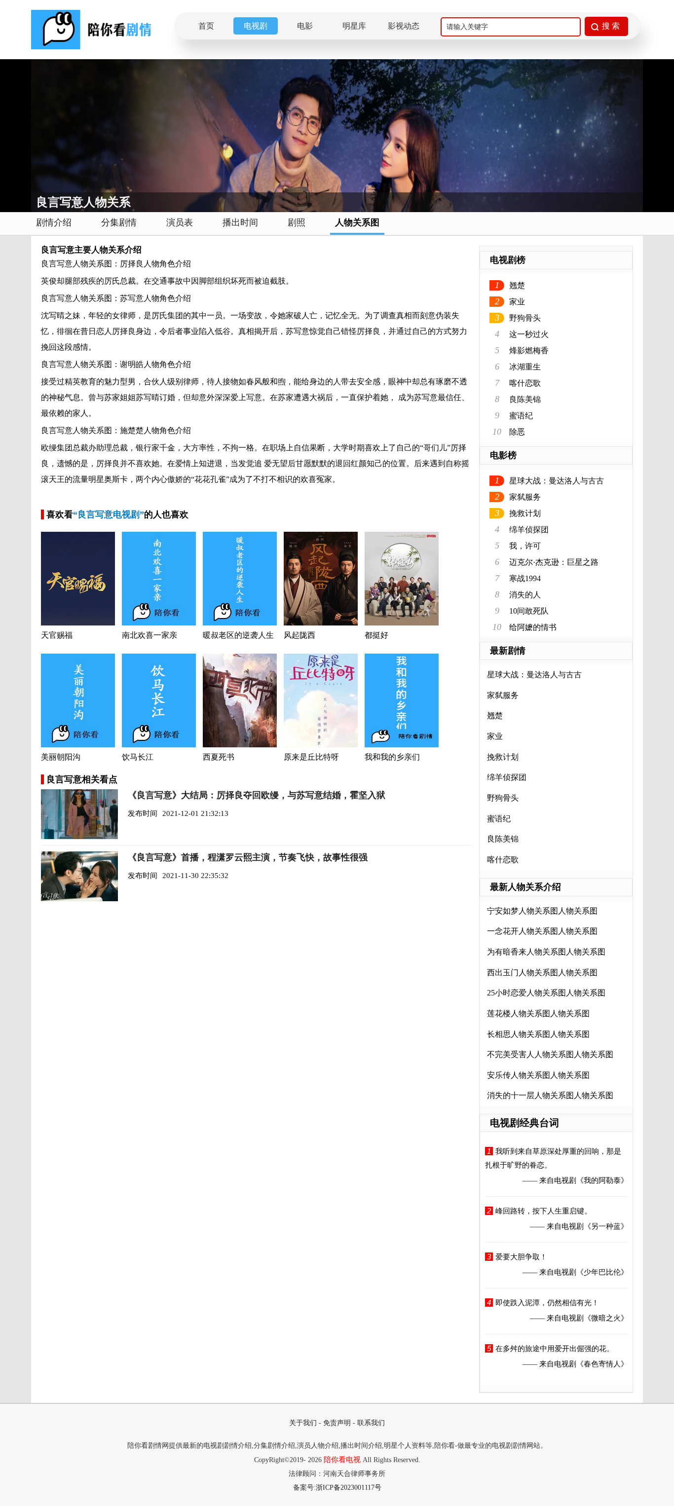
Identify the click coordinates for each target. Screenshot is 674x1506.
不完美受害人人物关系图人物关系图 (550, 1054)
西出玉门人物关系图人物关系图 (542, 972)
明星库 (354, 26)
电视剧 (255, 26)
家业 (517, 301)
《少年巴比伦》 (602, 1272)
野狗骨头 (525, 318)
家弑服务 (525, 497)
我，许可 (525, 546)
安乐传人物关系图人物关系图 (538, 1075)
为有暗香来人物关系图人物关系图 (546, 952)
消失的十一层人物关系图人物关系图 (550, 1095)
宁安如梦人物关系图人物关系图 (542, 911)
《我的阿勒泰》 (602, 1180)
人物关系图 (357, 222)
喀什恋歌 (525, 383)
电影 (305, 26)
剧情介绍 (54, 222)
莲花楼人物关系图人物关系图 (538, 1013)
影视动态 (403, 26)
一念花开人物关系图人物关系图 (542, 931)
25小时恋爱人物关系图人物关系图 (546, 993)
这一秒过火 (529, 334)
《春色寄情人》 (602, 1364)
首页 (206, 26)
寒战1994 (525, 578)
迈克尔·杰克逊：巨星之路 (554, 562)
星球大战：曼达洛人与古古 (556, 481)
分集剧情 (119, 222)
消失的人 (525, 594)
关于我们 (303, 1423)
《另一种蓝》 (606, 1226)
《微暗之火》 (606, 1318)
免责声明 (337, 1423)
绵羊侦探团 (529, 529)
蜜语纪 (521, 415)
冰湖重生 (525, 367)
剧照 (296, 222)
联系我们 (371, 1423)
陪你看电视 (342, 1460)
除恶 (517, 432)
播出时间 (240, 222)
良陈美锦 (525, 399)
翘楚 (517, 285)
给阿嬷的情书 (533, 627)
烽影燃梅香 (529, 350)
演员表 (179, 222)
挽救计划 (525, 513)
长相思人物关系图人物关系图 (538, 1034)
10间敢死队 (529, 611)
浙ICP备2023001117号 (348, 1487)
